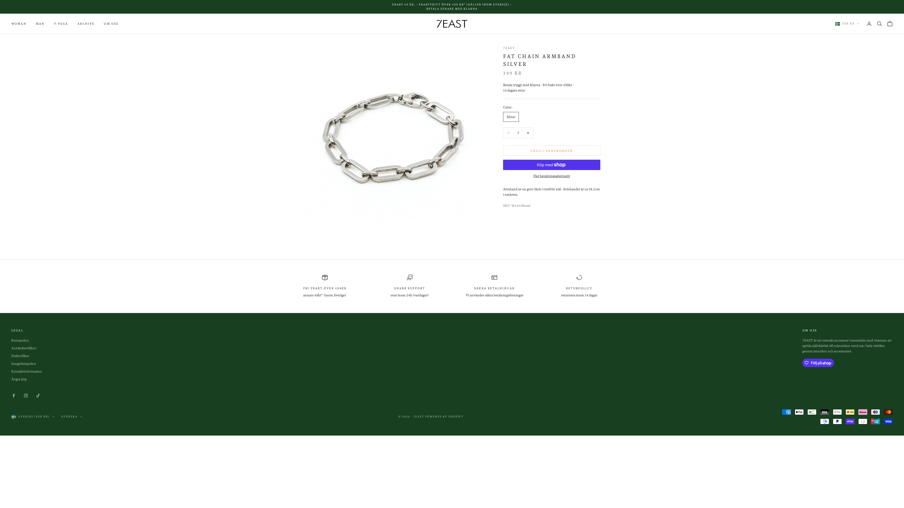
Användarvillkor (23, 348)
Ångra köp (19, 379)
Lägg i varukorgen (552, 151)
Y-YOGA (61, 23)
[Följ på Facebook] (13, 395)
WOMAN (18, 23)
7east (509, 48)
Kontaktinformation (26, 371)
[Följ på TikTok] (38, 395)
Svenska (69, 416)
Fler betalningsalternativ (551, 176)
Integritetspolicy (23, 363)
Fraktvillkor (20, 356)
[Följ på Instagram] (26, 395)
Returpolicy (20, 340)
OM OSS (111, 23)
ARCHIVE (85, 23)
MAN (40, 23)
